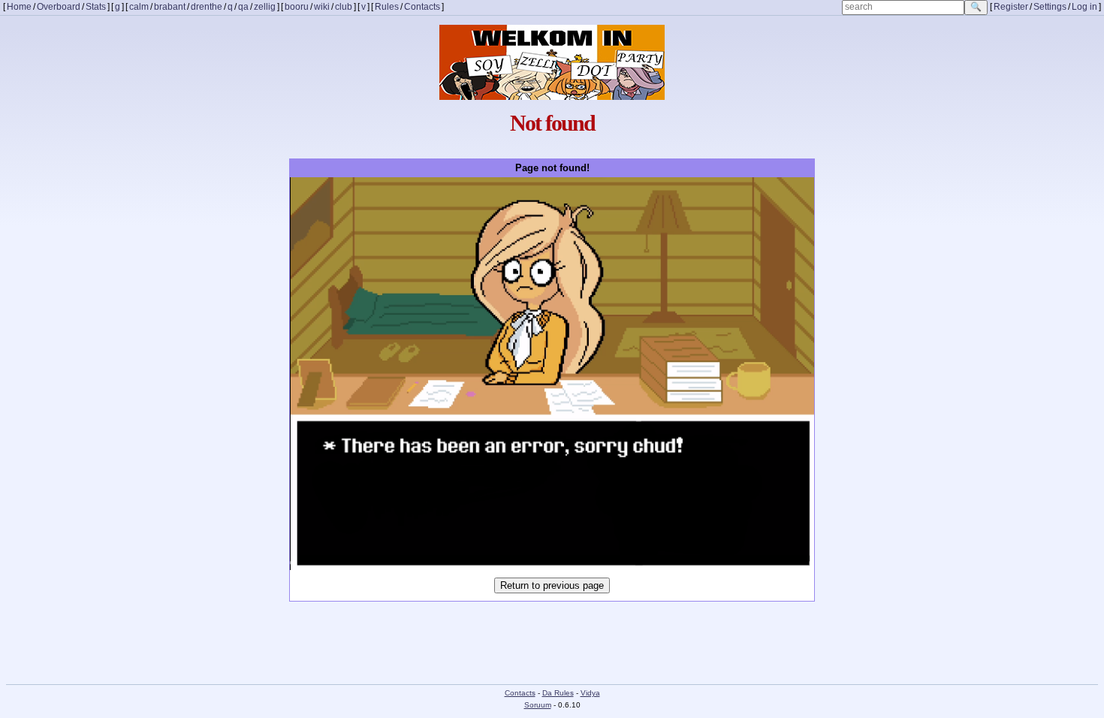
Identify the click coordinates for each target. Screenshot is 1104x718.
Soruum (537, 705)
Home (19, 7)
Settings (1049, 7)
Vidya (590, 693)
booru (297, 7)
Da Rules (558, 693)
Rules (387, 7)
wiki (322, 7)
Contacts (422, 7)
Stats (96, 7)
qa (243, 7)
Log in (1084, 7)
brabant (170, 7)
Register (1011, 7)
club (343, 7)
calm (139, 7)
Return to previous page (552, 585)
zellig (265, 7)
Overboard (58, 7)
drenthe (206, 7)
